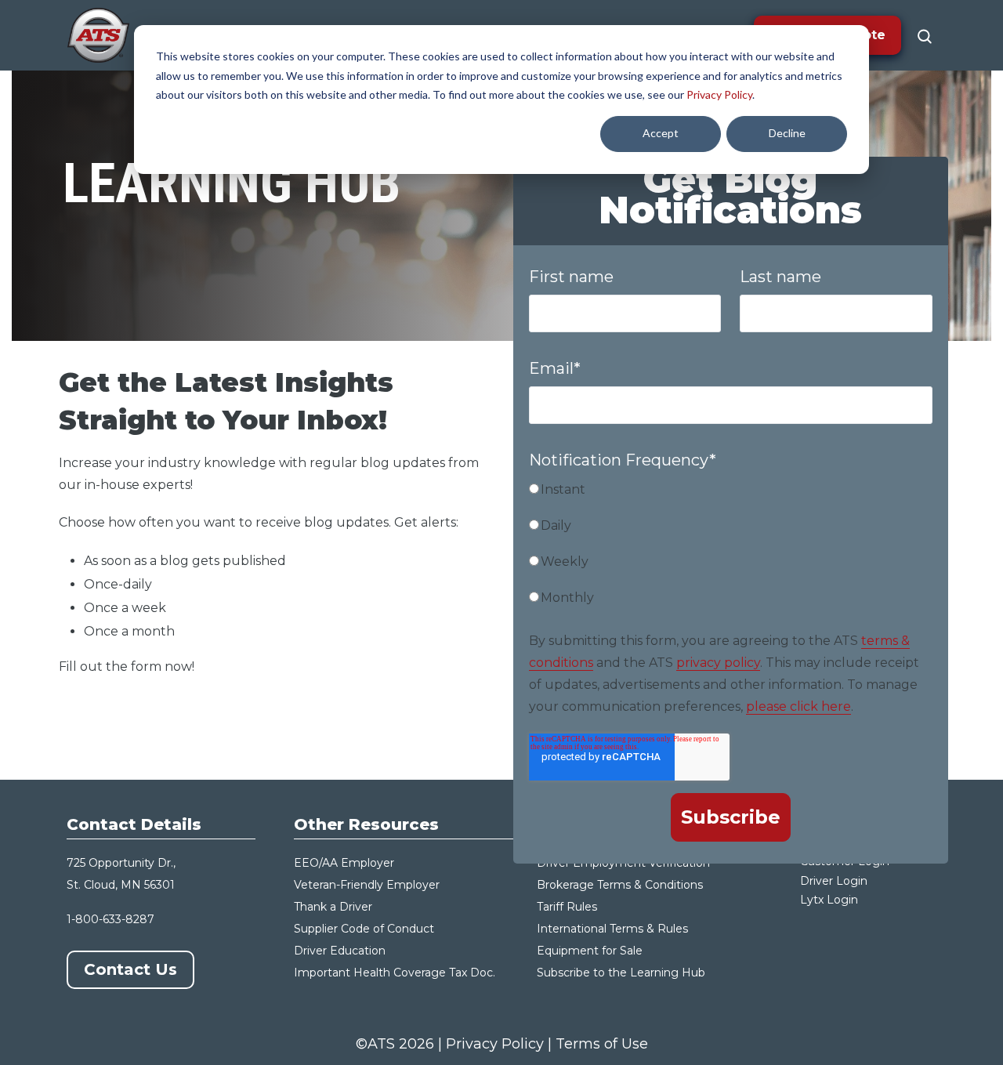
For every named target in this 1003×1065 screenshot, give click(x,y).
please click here (798, 706)
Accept (661, 132)
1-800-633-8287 (110, 919)
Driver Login (833, 881)
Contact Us (130, 969)
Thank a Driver (333, 907)
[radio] (730, 496)
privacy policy (718, 662)
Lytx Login (829, 900)
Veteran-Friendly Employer (367, 885)
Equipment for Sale (590, 951)
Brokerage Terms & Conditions (620, 885)
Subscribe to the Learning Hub (621, 972)
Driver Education (340, 951)
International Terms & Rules (612, 929)
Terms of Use (602, 1043)
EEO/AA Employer (344, 863)
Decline (787, 132)
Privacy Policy (719, 94)
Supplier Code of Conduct (364, 929)
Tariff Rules (567, 907)
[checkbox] (730, 550)
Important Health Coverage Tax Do (390, 972)
